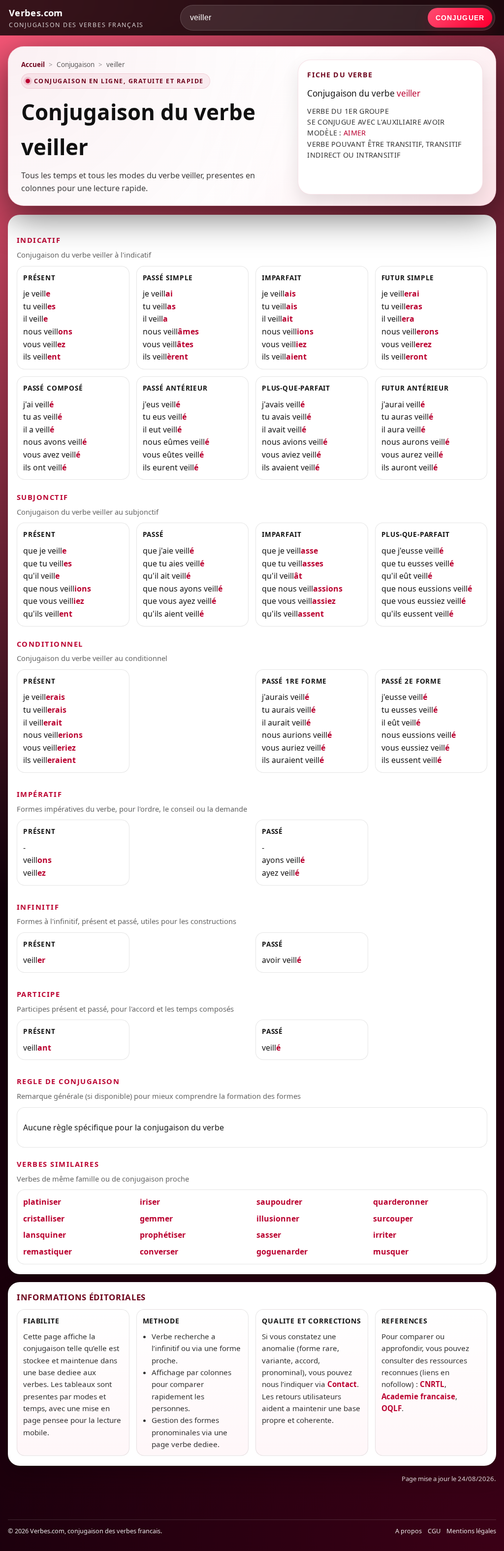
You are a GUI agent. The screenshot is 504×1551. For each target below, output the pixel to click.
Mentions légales (471, 1530)
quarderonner (400, 1201)
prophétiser (163, 1234)
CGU (434, 1530)
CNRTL (432, 1384)
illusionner (277, 1218)
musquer (391, 1251)
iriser (150, 1201)
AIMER (355, 132)
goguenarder (282, 1251)
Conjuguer (460, 18)
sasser (268, 1234)
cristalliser (43, 1218)
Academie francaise (418, 1396)
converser (159, 1251)
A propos (408, 1530)
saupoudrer (279, 1201)
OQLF (391, 1408)
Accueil (33, 64)
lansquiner (44, 1234)
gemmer (156, 1218)
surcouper (393, 1218)
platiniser (42, 1201)
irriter (384, 1234)
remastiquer (47, 1251)
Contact (342, 1384)
